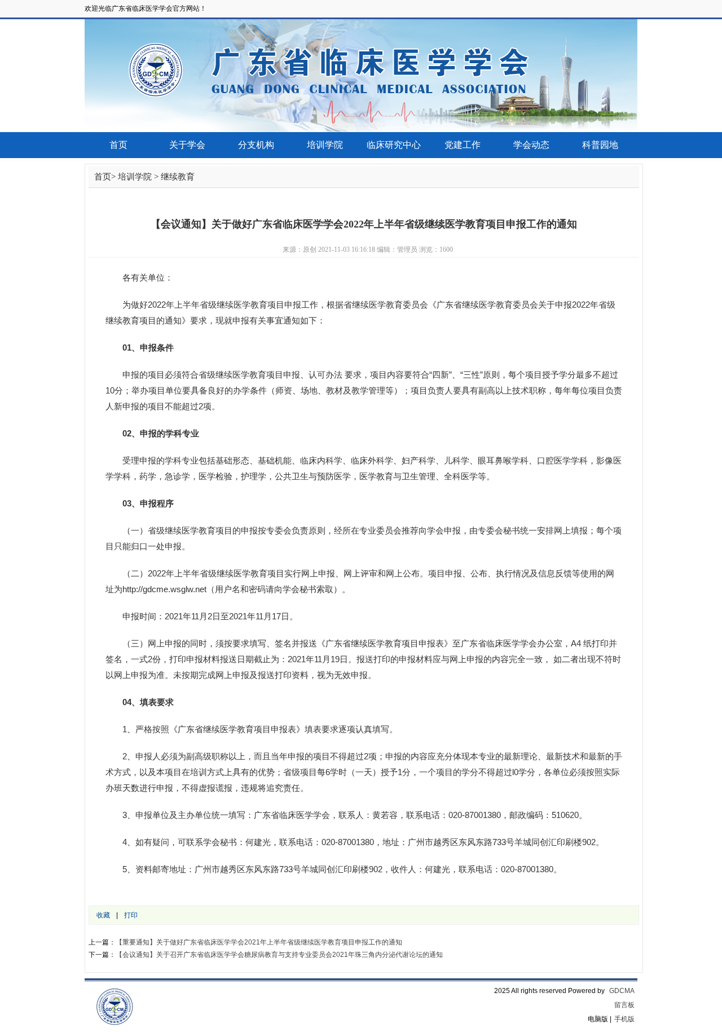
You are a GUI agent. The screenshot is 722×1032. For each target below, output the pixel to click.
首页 (118, 145)
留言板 (624, 1005)
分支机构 (256, 145)
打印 (131, 915)
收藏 (103, 915)
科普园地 (600, 145)
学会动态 (531, 145)
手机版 (624, 1019)
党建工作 (462, 145)
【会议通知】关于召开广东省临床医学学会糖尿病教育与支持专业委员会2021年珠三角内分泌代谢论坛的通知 (279, 955)
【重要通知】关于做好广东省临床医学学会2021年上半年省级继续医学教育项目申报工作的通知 (259, 942)
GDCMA (622, 991)
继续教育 (178, 176)
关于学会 (187, 145)
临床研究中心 (394, 145)
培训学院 (325, 145)
